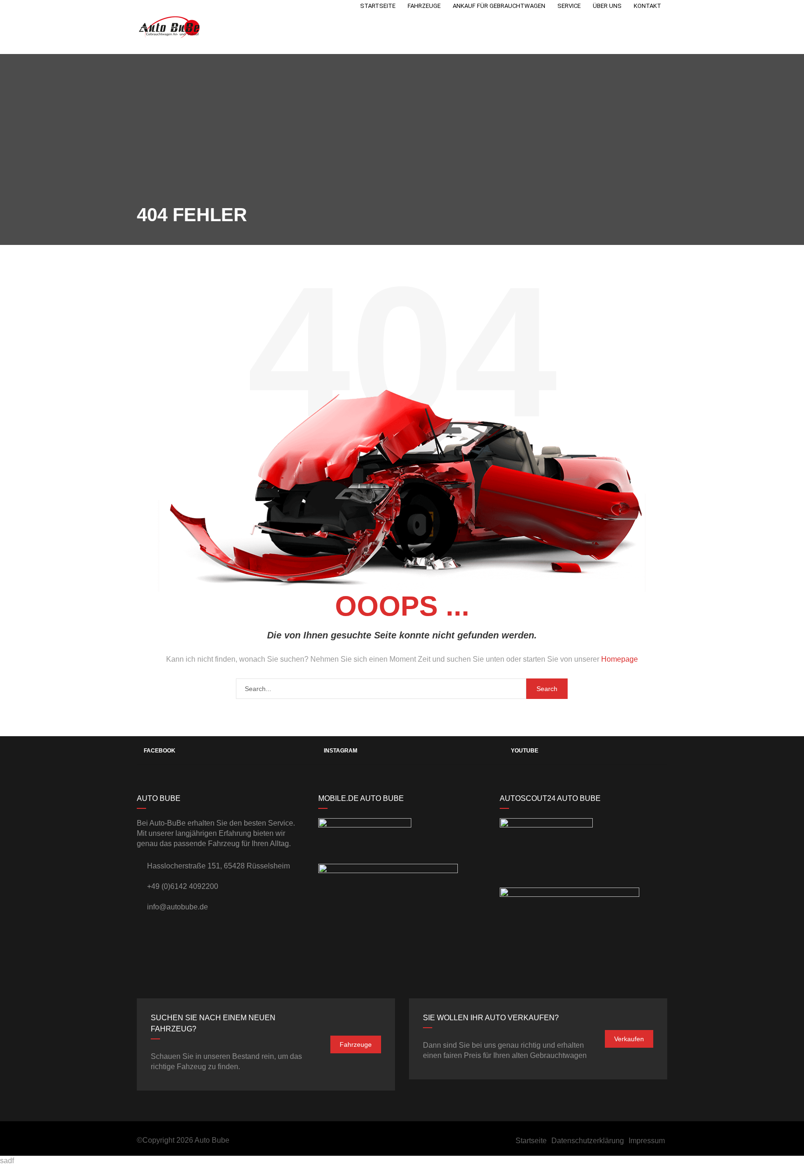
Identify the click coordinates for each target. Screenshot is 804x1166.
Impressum (647, 1141)
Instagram (340, 750)
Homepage (619, 659)
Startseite (531, 1141)
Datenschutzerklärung (587, 1141)
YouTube (524, 750)
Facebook (159, 750)
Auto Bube (211, 1140)
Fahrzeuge (356, 1044)
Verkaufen (629, 1039)
